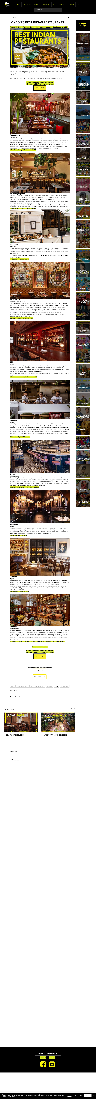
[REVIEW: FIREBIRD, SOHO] (21, 722)
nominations (64, 686)
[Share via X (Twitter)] (15, 696)
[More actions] (68, 17)
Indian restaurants (22, 686)
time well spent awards (37, 686)
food (12, 686)
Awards (49, 686)
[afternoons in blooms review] (58, 722)
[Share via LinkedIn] (20, 696)
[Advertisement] (48, 1085)
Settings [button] (70, 1096)
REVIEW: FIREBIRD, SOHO (15, 735)
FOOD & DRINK (14, 690)
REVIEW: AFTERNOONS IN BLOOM (56, 735)
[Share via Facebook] (10, 696)
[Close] (94, 1095)
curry (56, 686)
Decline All (78, 1096)
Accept (88, 1096)
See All (73, 709)
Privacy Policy (11, 1097)
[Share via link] (24, 696)
